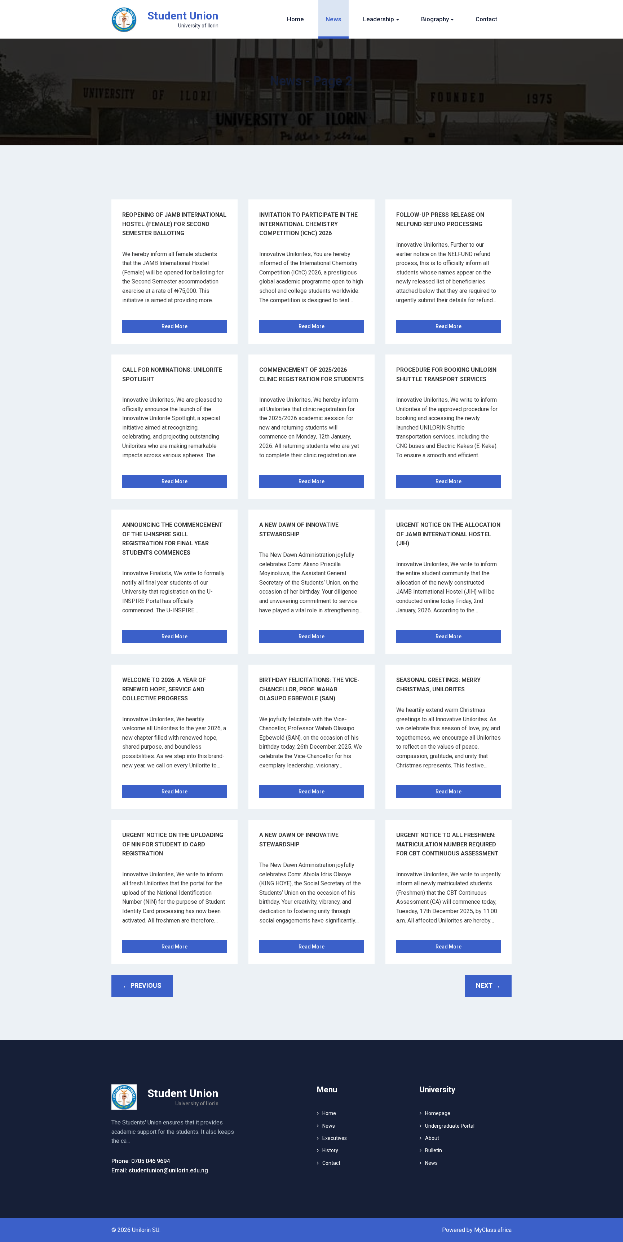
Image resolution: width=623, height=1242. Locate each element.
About (432, 1138)
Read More (174, 326)
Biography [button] (435, 19)
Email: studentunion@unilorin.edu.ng (159, 1170)
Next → (488, 985)
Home (295, 19)
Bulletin (433, 1150)
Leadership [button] (378, 19)
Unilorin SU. (146, 1229)
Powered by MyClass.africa (477, 1229)
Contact (486, 19)
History (330, 1150)
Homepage (437, 1113)
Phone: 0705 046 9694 (140, 1161)
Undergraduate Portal (449, 1126)
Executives (334, 1138)
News (333, 19)
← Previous (142, 985)
